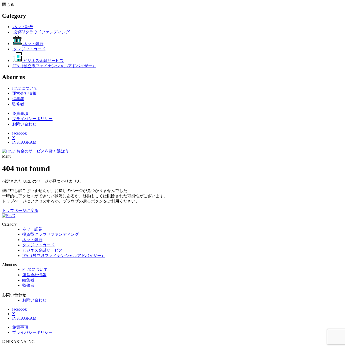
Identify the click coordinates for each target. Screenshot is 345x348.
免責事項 (20, 113)
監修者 (28, 285)
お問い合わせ (24, 124)
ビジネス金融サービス (42, 250)
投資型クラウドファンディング (50, 234)
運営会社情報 (34, 275)
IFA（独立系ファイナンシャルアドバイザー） (63, 255)
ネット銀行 (32, 239)
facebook (19, 133)
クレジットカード (38, 245)
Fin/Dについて (35, 269)
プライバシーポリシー (32, 119)
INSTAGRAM (24, 142)
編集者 (28, 280)
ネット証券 (32, 229)
